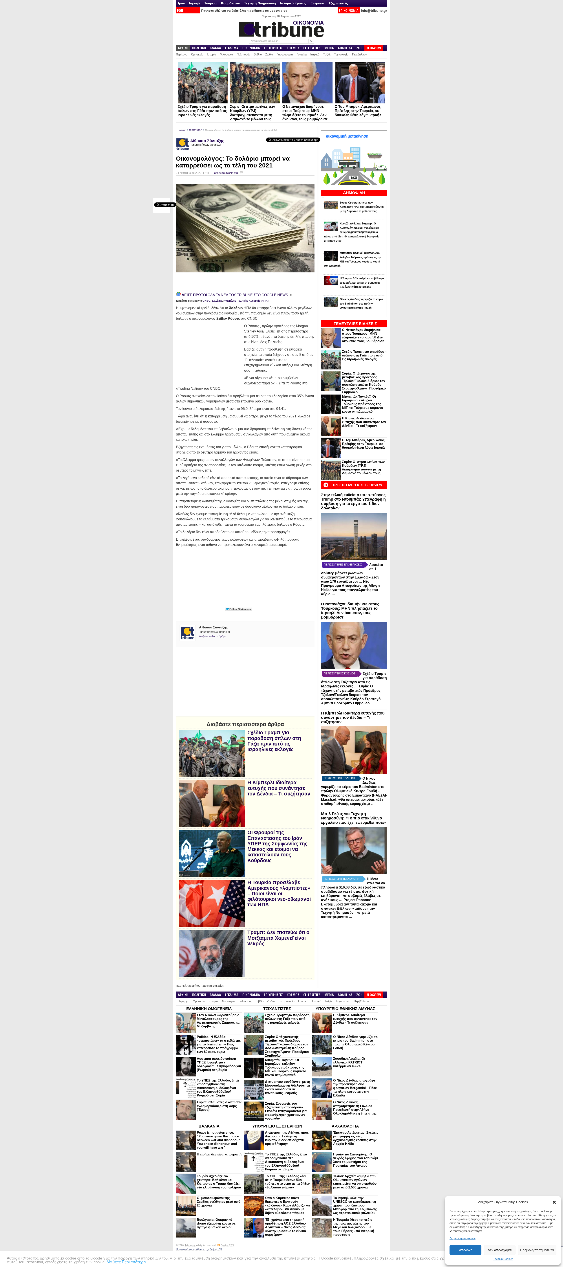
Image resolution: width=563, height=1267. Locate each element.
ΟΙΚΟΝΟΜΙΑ (251, 48)
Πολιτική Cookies (503, 1259)
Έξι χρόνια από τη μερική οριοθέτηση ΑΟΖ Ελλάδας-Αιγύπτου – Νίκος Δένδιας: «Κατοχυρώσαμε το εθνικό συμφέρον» (285, 1227)
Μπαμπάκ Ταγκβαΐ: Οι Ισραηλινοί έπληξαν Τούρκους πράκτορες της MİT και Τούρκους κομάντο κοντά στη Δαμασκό (362, 404)
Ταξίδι (327, 54)
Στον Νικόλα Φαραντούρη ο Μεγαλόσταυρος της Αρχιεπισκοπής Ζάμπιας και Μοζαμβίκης (218, 1020)
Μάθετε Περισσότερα (126, 1261)
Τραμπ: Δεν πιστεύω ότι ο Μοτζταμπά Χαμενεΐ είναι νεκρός (278, 938)
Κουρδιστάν (230, 3)
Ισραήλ (194, 3)
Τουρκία (210, 3)
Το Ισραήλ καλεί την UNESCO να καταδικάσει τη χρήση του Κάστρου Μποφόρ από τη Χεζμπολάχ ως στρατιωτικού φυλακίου (355, 1205)
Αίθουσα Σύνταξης (207, 141)
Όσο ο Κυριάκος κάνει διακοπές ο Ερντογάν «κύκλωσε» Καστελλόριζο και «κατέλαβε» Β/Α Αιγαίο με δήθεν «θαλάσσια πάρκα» (287, 1205)
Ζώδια (269, 54)
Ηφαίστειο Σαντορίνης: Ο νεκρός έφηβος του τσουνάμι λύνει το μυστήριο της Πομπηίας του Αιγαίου (355, 1159)
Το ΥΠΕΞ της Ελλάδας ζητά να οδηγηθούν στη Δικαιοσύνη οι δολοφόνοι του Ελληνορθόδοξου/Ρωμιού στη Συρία (218, 1087)
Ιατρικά (315, 54)
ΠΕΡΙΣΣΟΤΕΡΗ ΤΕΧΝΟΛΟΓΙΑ (341, 878)
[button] (554, 1202)
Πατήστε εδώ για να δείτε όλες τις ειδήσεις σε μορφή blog (244, 10)
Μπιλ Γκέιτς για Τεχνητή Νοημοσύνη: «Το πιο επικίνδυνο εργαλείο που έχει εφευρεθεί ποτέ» (353, 818)
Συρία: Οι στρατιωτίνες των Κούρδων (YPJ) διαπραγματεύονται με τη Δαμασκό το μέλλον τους (363, 467)
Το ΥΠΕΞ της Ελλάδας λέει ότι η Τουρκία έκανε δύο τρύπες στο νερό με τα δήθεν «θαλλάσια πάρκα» (287, 1181)
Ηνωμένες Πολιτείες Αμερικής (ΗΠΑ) (246, 300)
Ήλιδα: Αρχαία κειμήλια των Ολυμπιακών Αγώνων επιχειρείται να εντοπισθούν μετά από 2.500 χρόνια (355, 1181)
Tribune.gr (190, 1245)
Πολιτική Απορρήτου (188, 985)
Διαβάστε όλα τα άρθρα (213, 636)
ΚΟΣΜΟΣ (293, 48)
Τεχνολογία (341, 54)
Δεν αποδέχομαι (500, 1250)
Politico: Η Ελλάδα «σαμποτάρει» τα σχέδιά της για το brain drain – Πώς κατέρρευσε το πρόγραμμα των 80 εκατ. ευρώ (219, 1044)
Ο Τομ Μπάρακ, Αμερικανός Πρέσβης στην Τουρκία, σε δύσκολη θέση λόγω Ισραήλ (358, 111)
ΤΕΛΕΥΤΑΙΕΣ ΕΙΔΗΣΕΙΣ (355, 323)
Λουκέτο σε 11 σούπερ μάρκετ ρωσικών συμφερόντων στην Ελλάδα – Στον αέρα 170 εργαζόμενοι (352, 573)
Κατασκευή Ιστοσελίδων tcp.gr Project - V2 (199, 1249)
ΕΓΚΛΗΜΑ (231, 48)
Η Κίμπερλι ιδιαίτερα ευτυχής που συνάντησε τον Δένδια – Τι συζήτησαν (364, 422)
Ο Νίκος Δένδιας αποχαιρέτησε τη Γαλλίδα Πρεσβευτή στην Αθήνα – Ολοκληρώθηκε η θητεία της (355, 1107)
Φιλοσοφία (226, 54)
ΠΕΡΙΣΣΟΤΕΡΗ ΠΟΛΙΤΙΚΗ (339, 778)
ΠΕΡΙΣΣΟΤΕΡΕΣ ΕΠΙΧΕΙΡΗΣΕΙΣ (343, 564)
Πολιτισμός (243, 54)
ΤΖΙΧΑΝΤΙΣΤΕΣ (277, 1008)
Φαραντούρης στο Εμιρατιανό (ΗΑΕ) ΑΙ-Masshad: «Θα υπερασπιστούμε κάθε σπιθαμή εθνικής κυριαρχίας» (354, 799)
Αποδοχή (465, 1250)
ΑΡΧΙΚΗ (183, 48)
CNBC (206, 300)
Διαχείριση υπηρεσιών (462, 1238)
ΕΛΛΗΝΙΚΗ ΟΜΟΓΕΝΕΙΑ (209, 1008)
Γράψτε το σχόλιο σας (225, 172)
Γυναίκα (301, 54)
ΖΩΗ (359, 48)
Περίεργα (182, 54)
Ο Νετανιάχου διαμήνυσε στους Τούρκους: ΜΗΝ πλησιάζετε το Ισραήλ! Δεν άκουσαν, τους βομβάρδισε (363, 335)
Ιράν (181, 3)
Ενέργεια (317, 3)
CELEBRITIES (311, 48)
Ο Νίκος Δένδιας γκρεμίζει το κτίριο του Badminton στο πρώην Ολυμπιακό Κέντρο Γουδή (355, 1042)
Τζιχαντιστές (338, 3)
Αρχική (182, 130)
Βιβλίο (258, 54)
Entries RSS (227, 1245)
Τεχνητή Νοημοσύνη (260, 3)
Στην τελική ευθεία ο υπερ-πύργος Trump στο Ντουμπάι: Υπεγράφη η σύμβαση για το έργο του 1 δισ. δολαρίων (353, 501)
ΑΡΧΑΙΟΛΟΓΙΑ (345, 1126)
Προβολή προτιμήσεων (537, 1250)
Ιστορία (211, 54)
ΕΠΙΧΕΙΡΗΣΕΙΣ (273, 48)
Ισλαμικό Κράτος (293, 3)
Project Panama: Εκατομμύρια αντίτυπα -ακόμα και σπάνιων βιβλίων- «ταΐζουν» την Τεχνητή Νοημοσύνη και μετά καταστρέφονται (349, 908)
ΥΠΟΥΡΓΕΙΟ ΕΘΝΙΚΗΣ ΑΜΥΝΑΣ (345, 1008)
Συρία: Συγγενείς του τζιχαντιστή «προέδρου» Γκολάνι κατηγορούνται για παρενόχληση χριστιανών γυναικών (286, 1111)
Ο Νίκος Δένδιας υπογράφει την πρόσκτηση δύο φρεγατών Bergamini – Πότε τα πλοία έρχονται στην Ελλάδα (355, 1087)
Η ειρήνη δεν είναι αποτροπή (219, 1154)
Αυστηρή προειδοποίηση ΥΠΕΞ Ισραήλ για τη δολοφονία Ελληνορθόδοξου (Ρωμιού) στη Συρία (219, 1064)
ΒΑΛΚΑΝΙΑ (209, 1126)
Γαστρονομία (285, 54)
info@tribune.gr (374, 11)
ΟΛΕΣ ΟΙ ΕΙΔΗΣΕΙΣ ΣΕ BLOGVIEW (357, 485)
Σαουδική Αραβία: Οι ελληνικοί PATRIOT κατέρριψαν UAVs (349, 1062)
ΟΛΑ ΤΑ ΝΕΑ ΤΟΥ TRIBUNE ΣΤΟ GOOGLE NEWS (235, 295)
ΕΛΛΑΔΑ (215, 48)
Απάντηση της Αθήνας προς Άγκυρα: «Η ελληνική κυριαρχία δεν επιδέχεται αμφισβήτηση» (287, 1138)
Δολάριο (217, 300)
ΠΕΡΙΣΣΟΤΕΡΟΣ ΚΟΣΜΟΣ (339, 673)
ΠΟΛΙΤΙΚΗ (199, 48)
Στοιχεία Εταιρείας (213, 985)
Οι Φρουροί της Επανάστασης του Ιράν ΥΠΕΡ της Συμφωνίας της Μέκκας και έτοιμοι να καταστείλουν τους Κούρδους (277, 846)
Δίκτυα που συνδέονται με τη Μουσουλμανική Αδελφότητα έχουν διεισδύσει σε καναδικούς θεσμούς (287, 1087)
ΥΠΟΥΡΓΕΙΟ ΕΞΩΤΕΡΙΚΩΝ (277, 1126)
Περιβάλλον (359, 54)
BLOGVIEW (373, 48)
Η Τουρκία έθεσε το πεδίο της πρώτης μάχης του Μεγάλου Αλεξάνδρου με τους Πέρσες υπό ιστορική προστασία (353, 1227)
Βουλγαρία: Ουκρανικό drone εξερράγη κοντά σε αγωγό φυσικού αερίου (216, 1223)
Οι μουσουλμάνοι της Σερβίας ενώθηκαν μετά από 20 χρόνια (218, 1201)
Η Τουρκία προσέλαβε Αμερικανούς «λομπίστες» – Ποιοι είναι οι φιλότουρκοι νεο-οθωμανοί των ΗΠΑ (279, 893)
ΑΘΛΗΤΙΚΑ (345, 48)
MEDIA (329, 48)
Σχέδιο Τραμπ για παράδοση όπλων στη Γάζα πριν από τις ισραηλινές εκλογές (202, 111)
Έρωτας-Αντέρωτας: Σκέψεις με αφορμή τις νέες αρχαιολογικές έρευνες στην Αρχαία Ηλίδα (355, 1138)
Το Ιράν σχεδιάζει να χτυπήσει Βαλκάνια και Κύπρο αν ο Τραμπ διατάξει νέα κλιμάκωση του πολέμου (219, 1181)
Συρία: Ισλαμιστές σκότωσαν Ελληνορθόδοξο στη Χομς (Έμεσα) (219, 1105)
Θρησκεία (197, 54)
